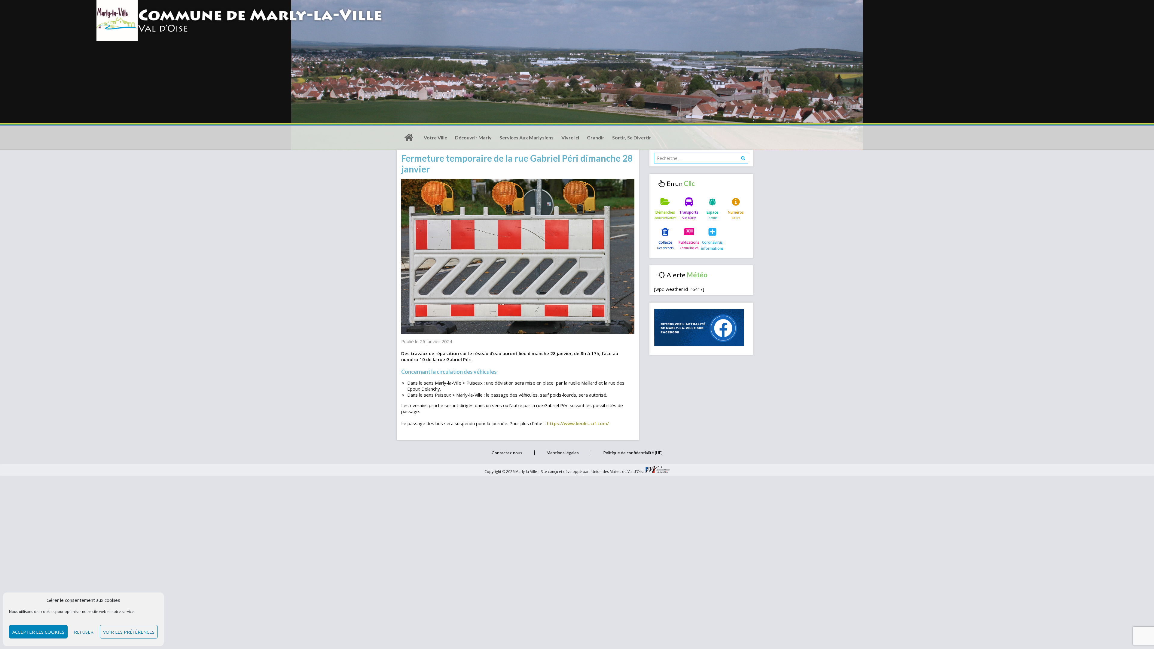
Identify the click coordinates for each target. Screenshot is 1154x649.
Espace (712, 212)
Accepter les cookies (38, 632)
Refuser (83, 632)
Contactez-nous (507, 452)
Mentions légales (563, 452)
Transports (688, 212)
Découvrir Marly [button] (473, 137)
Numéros (736, 212)
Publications (689, 242)
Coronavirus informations (712, 245)
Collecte (665, 242)
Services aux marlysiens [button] (526, 137)
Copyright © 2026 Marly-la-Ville (511, 471)
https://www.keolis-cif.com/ (578, 423)
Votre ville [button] (435, 137)
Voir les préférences (128, 632)
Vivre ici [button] (570, 137)
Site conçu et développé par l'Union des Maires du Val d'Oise (593, 471)
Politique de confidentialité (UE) (633, 452)
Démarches (665, 212)
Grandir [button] (595, 137)
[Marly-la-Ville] (409, 138)
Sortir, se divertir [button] (631, 137)
